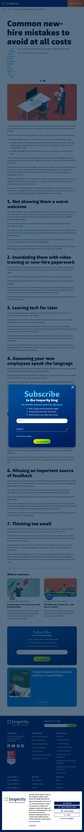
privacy (29, 436)
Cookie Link (32, 825)
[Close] (73, 387)
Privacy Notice (35, 821)
